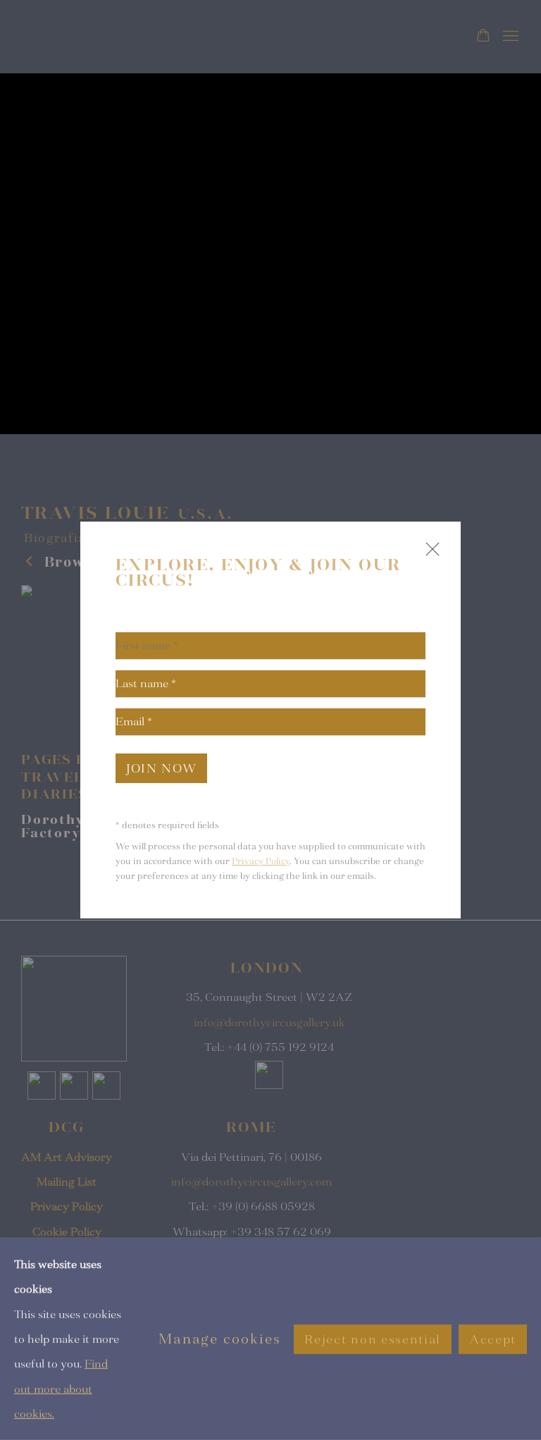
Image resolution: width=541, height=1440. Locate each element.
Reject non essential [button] (372, 1339)
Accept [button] (492, 1339)
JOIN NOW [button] (161, 769)
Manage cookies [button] (219, 1339)
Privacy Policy (261, 861)
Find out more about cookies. (61, 1388)
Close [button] (429, 555)
